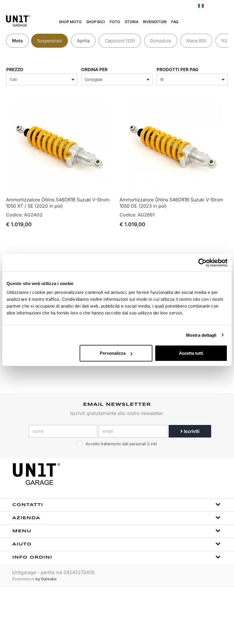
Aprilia (83, 40)
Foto (115, 21)
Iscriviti (191, 431)
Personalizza (113, 353)
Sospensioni (49, 40)
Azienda (26, 518)
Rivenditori (155, 21)
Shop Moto (70, 21)
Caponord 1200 (120, 40)
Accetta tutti (191, 353)
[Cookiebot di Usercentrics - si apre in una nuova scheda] (202, 262)
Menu (21, 531)
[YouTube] (215, 474)
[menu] (225, 22)
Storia (131, 21)
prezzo (14, 69)
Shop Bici (95, 21)
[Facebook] (189, 474)
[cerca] (198, 22)
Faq (174, 21)
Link (152, 444)
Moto (17, 40)
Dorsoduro (160, 40)
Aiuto (22, 544)
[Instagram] (202, 474)
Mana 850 (196, 40)
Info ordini (32, 557)
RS (224, 40)
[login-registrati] (213, 6)
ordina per (94, 69)
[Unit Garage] (37, 474)
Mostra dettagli (201, 334)
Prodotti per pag (177, 69)
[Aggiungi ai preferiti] (102, 186)
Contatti (27, 505)
